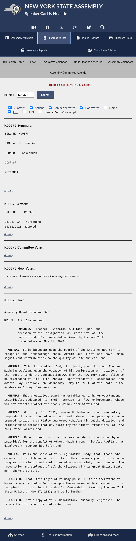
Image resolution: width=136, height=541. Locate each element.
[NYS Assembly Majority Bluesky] (88, 28)
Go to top (8, 190)
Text (15, 112)
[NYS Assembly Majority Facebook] (47, 28)
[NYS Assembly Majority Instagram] (75, 28)
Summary (19, 108)
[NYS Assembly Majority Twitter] (61, 28)
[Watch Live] (33, 28)
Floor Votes (92, 108)
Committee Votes (64, 108)
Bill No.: (9, 94)
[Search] (102, 28)
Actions (39, 108)
